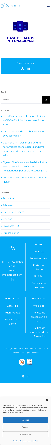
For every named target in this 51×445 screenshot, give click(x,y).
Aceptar (25, 420)
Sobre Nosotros (39, 258)
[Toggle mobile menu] (48, 5)
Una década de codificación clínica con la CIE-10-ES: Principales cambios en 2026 (26, 120)
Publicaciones (11, 232)
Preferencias (25, 434)
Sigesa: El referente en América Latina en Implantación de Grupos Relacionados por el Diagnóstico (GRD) (25, 166)
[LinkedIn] (12, 279)
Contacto (38, 251)
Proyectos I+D (11, 226)
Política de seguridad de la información (39, 332)
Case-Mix (12, 305)
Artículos (8, 205)
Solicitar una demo (12, 321)
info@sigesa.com (12, 274)
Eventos (7, 219)
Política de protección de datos (25, 441)
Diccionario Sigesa (13, 212)
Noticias (39, 276)
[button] (47, 400)
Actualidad (9, 198)
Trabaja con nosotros (39, 285)
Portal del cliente (38, 267)
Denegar (25, 427)
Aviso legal (39, 305)
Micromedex (12, 312)
